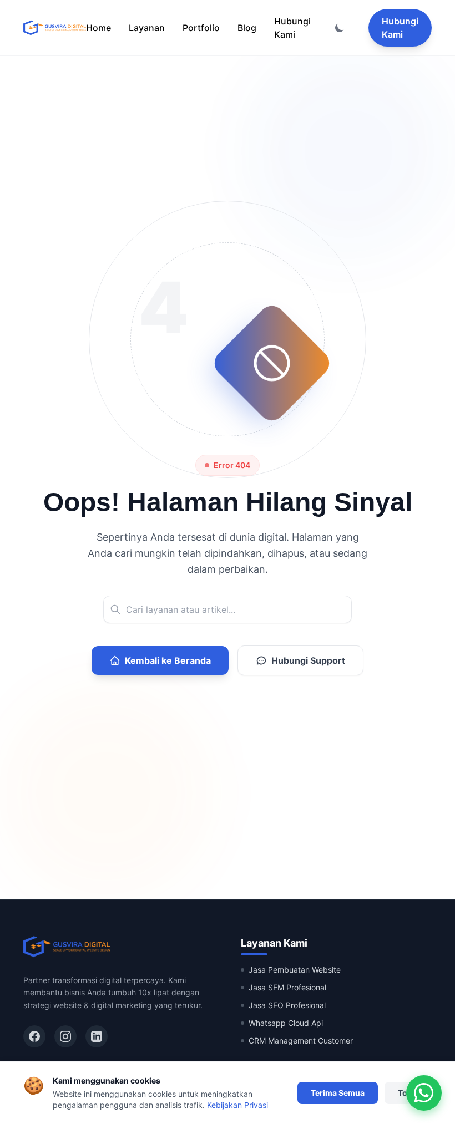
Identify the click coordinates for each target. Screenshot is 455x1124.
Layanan (147, 27)
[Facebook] (34, 1036)
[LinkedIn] (96, 1036)
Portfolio (201, 27)
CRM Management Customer (301, 1040)
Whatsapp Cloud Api (286, 1023)
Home (98, 27)
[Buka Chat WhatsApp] (424, 1093)
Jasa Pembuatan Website (295, 969)
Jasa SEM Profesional (287, 987)
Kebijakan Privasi (237, 1105)
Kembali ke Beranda (168, 660)
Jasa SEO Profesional (287, 1005)
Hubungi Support (308, 660)
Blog (246, 27)
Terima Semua (338, 1092)
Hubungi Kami (292, 28)
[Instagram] (65, 1036)
